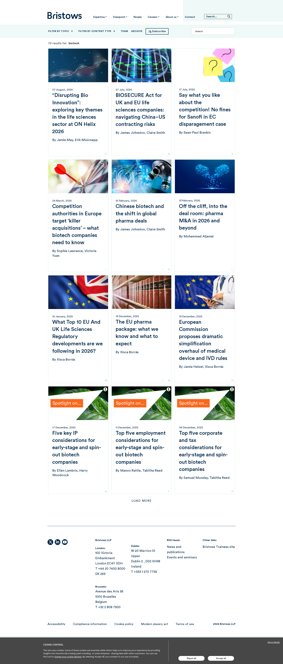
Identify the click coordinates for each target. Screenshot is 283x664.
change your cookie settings (68, 656)
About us (171, 17)
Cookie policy (123, 624)
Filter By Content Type (94, 31)
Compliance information (90, 624)
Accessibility (56, 624)
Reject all (191, 658)
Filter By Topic (58, 31)
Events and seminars (182, 557)
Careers (152, 17)
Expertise (99, 17)
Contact (190, 17)
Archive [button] (136, 31)
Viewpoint (119, 17)
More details (274, 642)
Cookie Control (53, 644)
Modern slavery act (154, 624)
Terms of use (185, 624)
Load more (141, 500)
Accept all (221, 658)
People (137, 17)
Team (124, 31)
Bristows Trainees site (219, 547)
